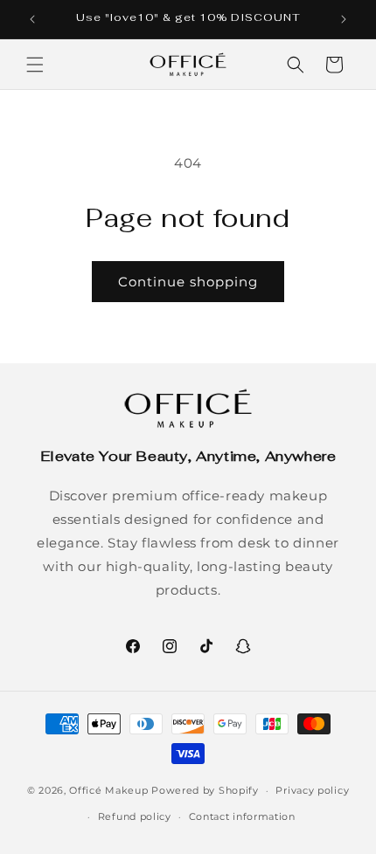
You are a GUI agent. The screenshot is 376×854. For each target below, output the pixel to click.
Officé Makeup (108, 790)
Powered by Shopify (205, 790)
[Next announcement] (343, 19)
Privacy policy (312, 790)
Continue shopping (188, 281)
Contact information (242, 816)
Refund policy (134, 816)
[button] (35, 64)
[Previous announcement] (32, 19)
